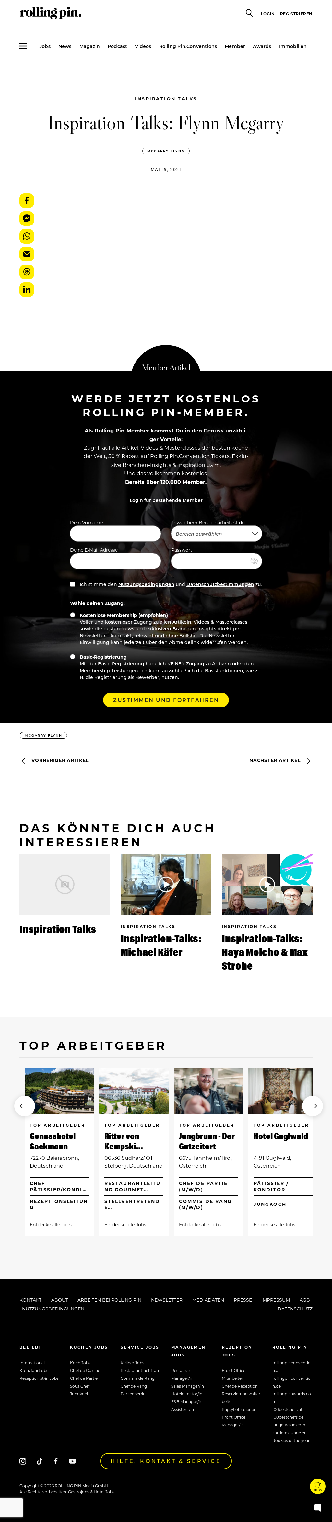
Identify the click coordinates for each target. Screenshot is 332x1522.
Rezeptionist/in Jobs (39, 1378)
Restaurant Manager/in (182, 1374)
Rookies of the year (291, 1440)
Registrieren (296, 13)
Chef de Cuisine (85, 1370)
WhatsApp (26, 236)
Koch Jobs (80, 1362)
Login (268, 13)
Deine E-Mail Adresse (94, 550)
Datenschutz (295, 1309)
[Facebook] (56, 1461)
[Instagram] (22, 1461)
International (32, 1362)
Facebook (26, 200)
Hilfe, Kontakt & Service (166, 1461)
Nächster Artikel (275, 760)
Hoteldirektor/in (186, 1393)
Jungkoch (79, 1393)
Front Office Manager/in (233, 1420)
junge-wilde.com (288, 1424)
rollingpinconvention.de (291, 1382)
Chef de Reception (240, 1386)
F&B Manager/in (186, 1401)
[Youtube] (72, 1461)
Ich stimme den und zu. (170, 584)
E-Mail (26, 254)
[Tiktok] (39, 1461)
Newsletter (167, 1300)
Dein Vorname (86, 522)
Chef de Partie (84, 1378)
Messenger (26, 218)
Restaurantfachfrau (140, 1370)
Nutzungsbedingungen (146, 584)
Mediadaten (208, 1300)
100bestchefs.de (287, 1417)
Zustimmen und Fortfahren (166, 700)
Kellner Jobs (132, 1362)
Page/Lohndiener (238, 1409)
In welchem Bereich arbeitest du (208, 522)
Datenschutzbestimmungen (220, 584)
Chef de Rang (134, 1386)
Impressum (275, 1300)
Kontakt (30, 1300)
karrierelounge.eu (289, 1432)
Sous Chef (79, 1386)
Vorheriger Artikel (59, 760)
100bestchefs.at (287, 1409)
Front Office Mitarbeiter (233, 1374)
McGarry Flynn (166, 151)
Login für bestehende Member (166, 500)
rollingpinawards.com (291, 1397)
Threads (26, 272)
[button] (24, 1106)
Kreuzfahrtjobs (33, 1370)
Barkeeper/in (133, 1393)
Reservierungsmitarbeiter (241, 1397)
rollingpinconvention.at (291, 1366)
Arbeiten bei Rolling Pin (109, 1300)
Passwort (181, 550)
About (59, 1300)
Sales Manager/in (187, 1386)
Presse (243, 1300)
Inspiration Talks (166, 98)
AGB (305, 1300)
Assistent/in (182, 1409)
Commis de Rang (138, 1378)
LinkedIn (26, 289)
